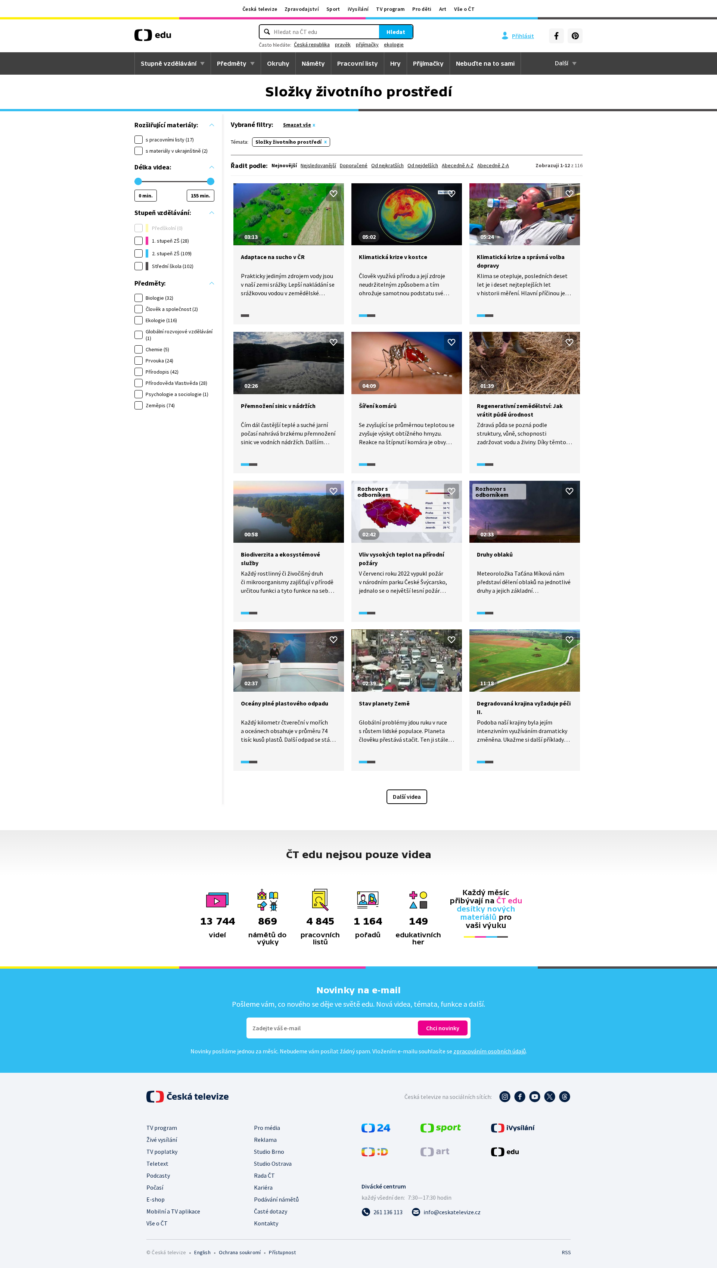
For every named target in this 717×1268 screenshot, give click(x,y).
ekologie (394, 44)
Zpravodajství (302, 9)
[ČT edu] (152, 37)
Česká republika (312, 44)
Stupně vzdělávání (168, 63)
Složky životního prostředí (288, 141)
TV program (390, 9)
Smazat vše (297, 124)
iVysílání (358, 9)
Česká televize (259, 9)
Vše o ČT (464, 9)
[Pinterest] (575, 35)
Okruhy (278, 63)
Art (443, 9)
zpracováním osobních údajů (489, 1051)
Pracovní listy (357, 63)
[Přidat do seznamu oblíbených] (333, 193)
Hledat (396, 31)
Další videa (407, 796)
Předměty (231, 63)
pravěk (343, 44)
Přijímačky (428, 63)
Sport (333, 9)
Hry (395, 63)
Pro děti (421, 9)
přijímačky (367, 44)
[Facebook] (556, 35)
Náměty (313, 63)
